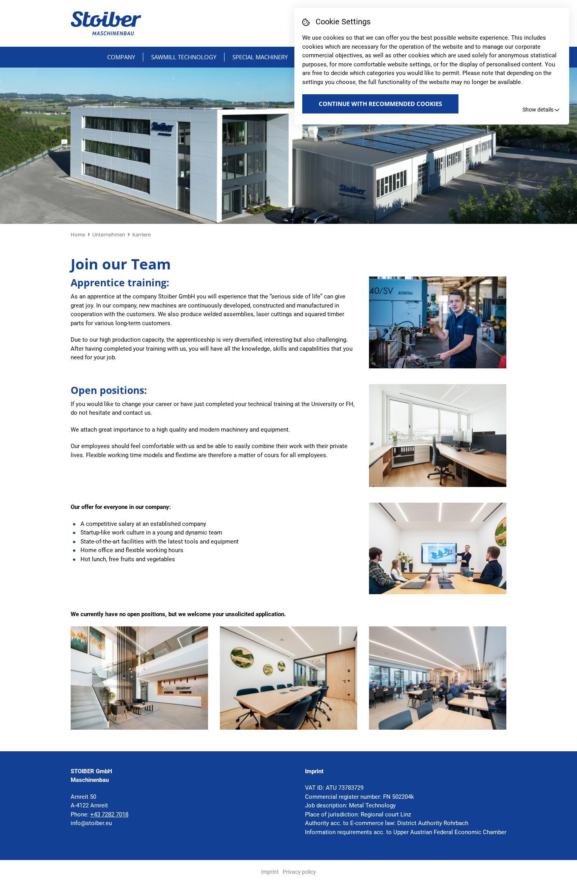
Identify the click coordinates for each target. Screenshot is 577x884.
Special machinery (260, 57)
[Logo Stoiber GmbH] (106, 23)
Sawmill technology (183, 57)
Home (78, 234)
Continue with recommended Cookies (380, 104)
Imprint (270, 872)
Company (121, 57)
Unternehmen (108, 234)
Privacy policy (299, 872)
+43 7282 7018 (109, 814)
